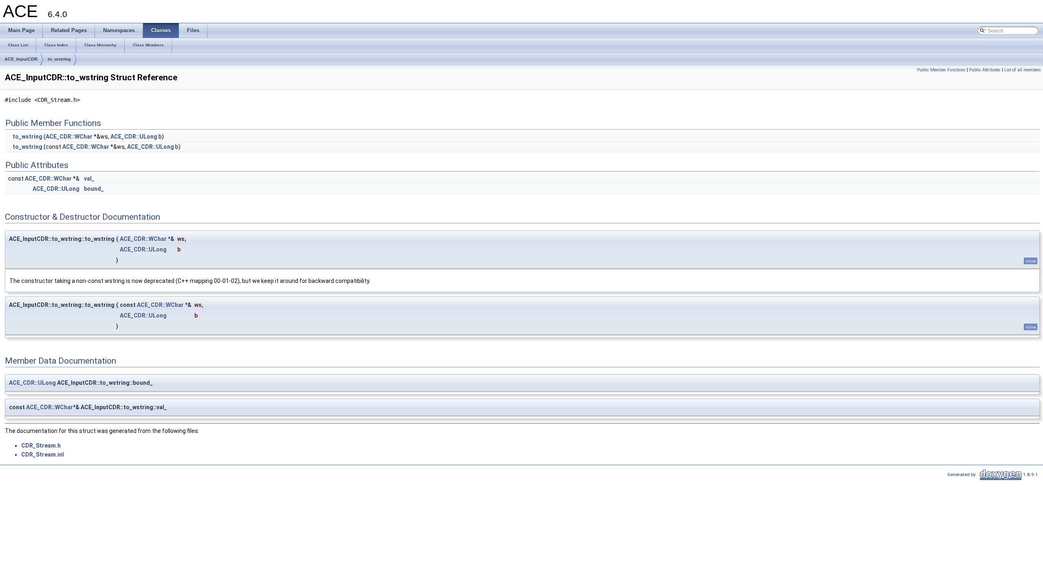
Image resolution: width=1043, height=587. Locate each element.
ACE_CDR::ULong (133, 136)
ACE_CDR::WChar (69, 136)
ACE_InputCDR (20, 59)
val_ (89, 178)
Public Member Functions (941, 70)
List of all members (1022, 70)
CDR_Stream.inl (42, 454)
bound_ (94, 188)
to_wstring (59, 59)
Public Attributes (985, 70)
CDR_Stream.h (41, 445)
